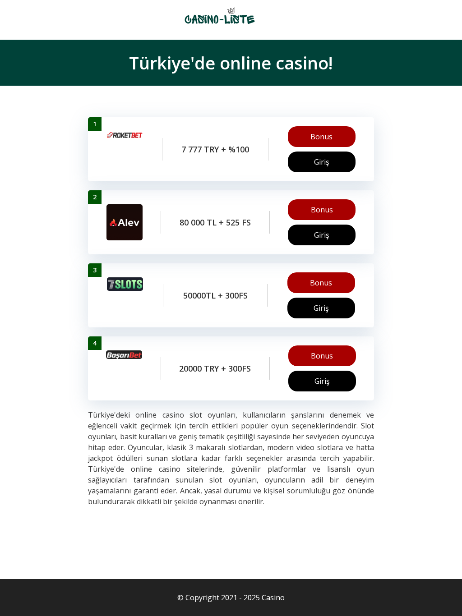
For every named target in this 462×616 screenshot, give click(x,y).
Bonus (321, 137)
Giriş (321, 162)
